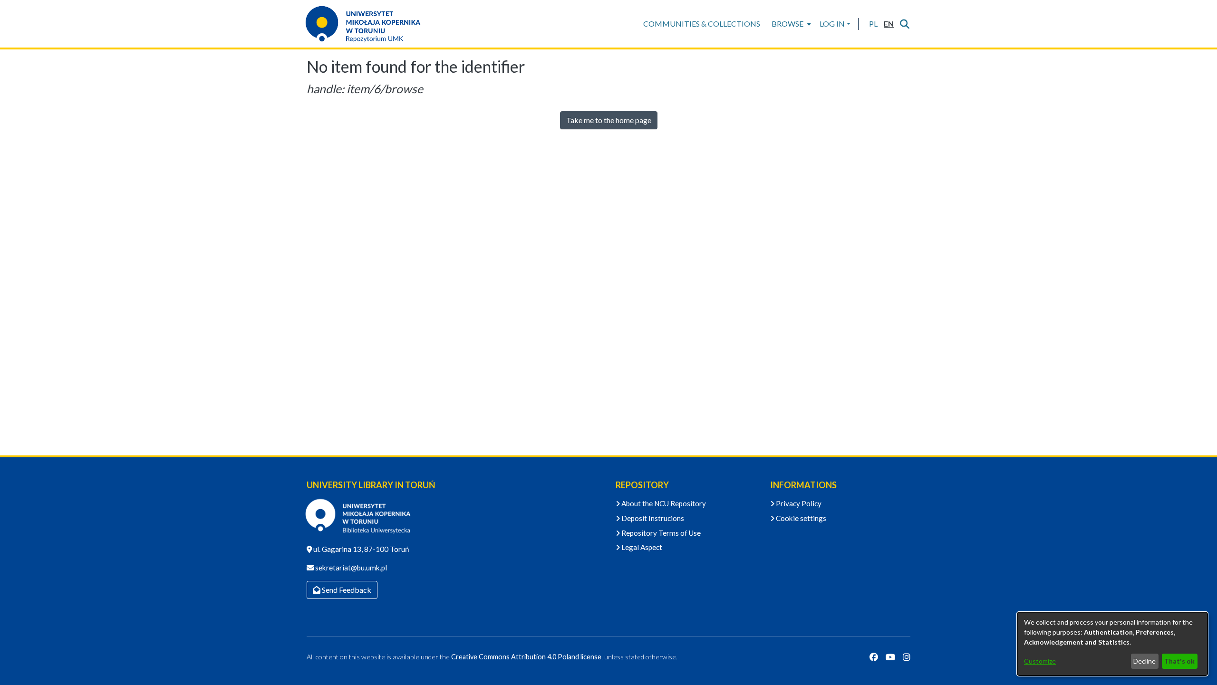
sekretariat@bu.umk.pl (350, 567)
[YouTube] (890, 657)
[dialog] (1112, 643)
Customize (1040, 661)
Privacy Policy (797, 503)
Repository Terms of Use (660, 533)
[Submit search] (904, 23)
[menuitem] (790, 24)
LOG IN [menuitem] (832, 23)
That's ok (1179, 661)
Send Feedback (345, 589)
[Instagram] (906, 657)
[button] (873, 23)
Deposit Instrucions (652, 518)
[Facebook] (873, 657)
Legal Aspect (641, 547)
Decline (1144, 661)
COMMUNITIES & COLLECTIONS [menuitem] (701, 23)
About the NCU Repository (663, 503)
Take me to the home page (608, 120)
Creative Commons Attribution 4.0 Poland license (526, 657)
